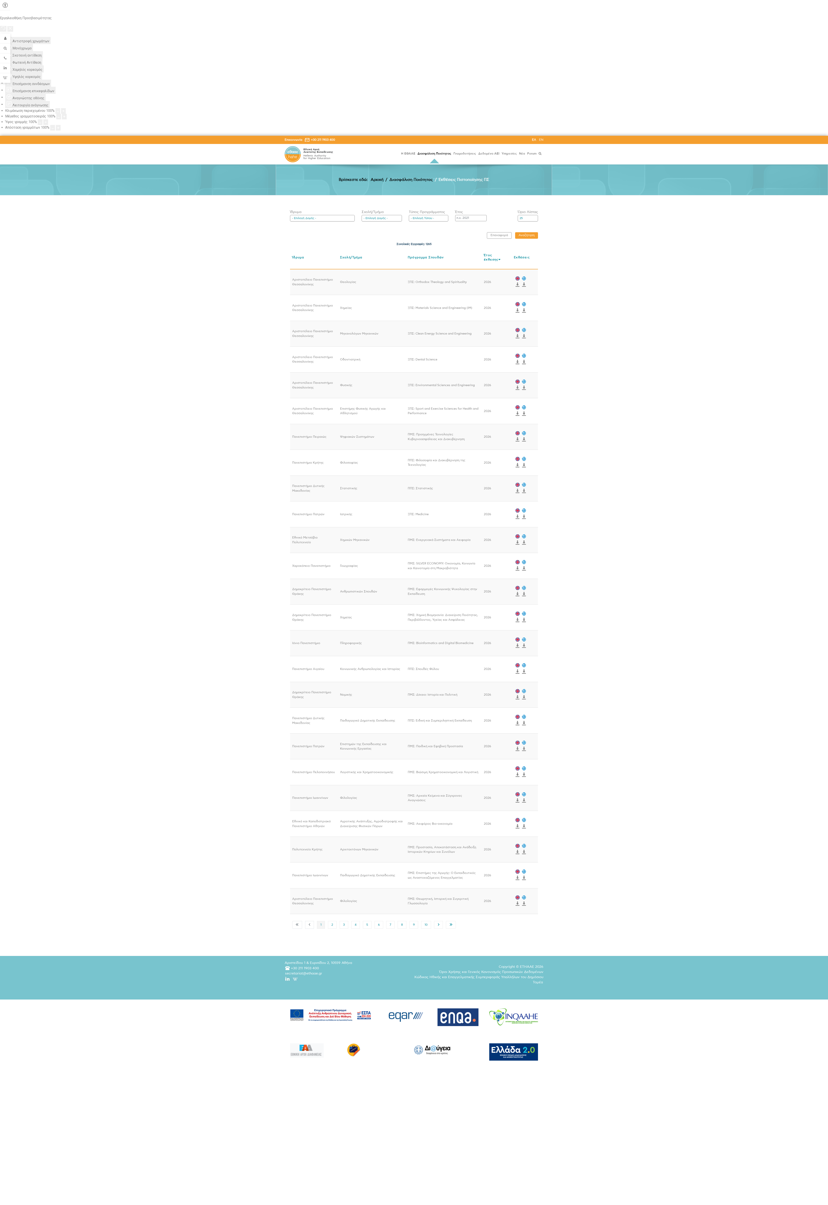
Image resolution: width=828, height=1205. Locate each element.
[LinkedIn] (5, 68)
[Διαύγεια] (432, 1049)
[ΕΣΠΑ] (330, 1014)
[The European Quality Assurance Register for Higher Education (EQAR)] (406, 1015)
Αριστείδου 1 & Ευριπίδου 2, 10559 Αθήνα (318, 963)
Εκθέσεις (522, 257)
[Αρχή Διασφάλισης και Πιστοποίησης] (293, 154)
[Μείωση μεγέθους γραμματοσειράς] (58, 116)
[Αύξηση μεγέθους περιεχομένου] (63, 111)
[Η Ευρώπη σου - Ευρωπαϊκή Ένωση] (354, 1049)
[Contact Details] (5, 58)
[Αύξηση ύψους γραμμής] (45, 122)
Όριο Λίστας (528, 212)
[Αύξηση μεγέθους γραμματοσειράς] (64, 116)
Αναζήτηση (527, 235)
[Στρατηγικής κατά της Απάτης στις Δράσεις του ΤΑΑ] (513, 1052)
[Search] (5, 48)
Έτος (459, 212)
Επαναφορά (499, 235)
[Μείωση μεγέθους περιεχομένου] (57, 111)
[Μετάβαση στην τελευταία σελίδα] (451, 925)
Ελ (534, 139)
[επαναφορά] (3, 29)
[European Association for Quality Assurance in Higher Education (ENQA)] (458, 1017)
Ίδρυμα (295, 212)
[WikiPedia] (5, 78)
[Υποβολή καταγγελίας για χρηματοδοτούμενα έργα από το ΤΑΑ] (307, 1050)
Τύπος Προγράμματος (427, 212)
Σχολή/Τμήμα (373, 212)
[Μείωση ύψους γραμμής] (40, 122)
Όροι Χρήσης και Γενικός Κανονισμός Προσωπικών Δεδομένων (491, 972)
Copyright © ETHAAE (521, 966)
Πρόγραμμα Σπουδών (426, 257)
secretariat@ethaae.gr (303, 973)
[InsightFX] (513, 1017)
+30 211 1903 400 (323, 139)
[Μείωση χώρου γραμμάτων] (52, 128)
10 (426, 924)
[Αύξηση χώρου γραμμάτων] (58, 128)
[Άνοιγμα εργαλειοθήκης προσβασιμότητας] (5, 5)
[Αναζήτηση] (540, 153)
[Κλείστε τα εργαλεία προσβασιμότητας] (10, 29)
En (541, 139)
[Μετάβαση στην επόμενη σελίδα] (438, 925)
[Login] (5, 38)
